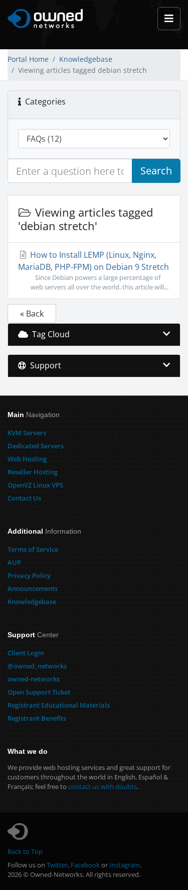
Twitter (57, 864)
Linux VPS (35, 484)
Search (156, 170)
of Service (33, 549)
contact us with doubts (102, 786)
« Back (32, 313)
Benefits (37, 718)
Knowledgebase (85, 59)
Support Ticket (39, 692)
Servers (27, 432)
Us (24, 498)
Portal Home (28, 59)
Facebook (85, 864)
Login (26, 652)
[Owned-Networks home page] (45, 18)
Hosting (27, 458)
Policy (29, 575)
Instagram (124, 864)
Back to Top (25, 851)
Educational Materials (59, 705)
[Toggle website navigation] (168, 18)
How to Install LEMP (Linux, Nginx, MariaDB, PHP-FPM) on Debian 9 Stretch (93, 270)
